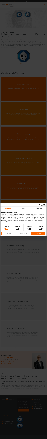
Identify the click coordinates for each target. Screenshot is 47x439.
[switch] (17, 229)
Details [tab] (23, 208)
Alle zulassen (38, 233)
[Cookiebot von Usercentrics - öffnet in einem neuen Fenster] (40, 205)
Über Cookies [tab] (39, 208)
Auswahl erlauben (23, 233)
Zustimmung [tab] (8, 208)
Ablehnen (9, 233)
